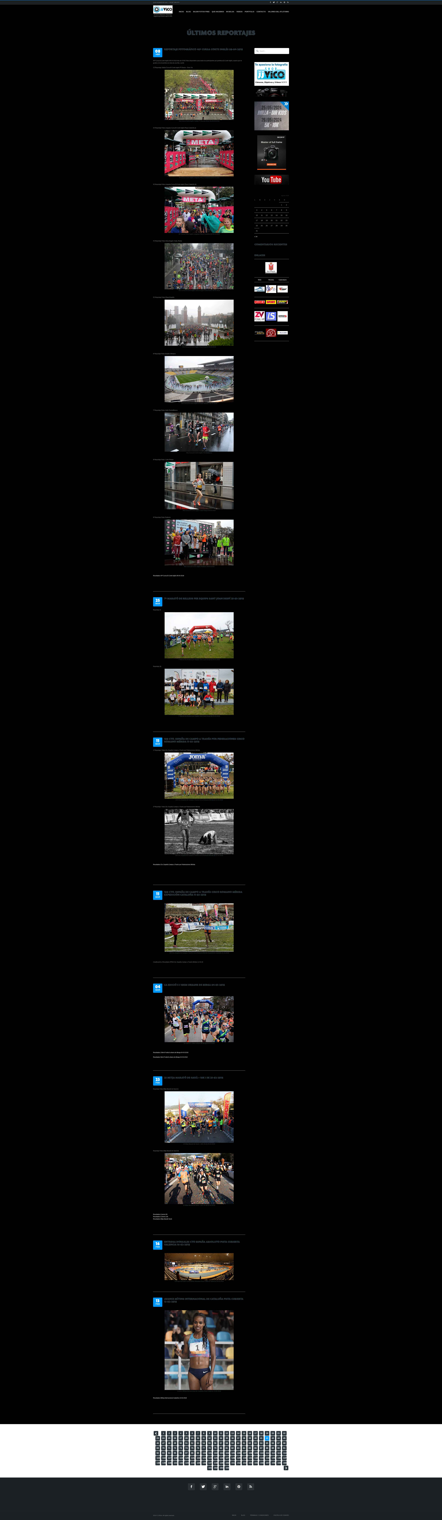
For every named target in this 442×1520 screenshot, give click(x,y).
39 (250, 1438)
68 (284, 1443)
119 (181, 1458)
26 (175, 1438)
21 (278, 1433)
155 (256, 1463)
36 (232, 1438)
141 (175, 1463)
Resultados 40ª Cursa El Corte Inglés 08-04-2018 (168, 576)
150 (227, 1463)
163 (221, 1468)
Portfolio (249, 12)
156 (262, 1463)
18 (261, 1433)
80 (221, 1448)
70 (163, 1448)
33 (215, 1438)
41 (261, 1438)
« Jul (255, 236)
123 (204, 1458)
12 (227, 1433)
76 (198, 1448)
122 (198, 1458)
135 (273, 1458)
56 (215, 1443)
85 (250, 1448)
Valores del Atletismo (278, 12)
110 (261, 1453)
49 (175, 1443)
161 (210, 1468)
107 (244, 1453)
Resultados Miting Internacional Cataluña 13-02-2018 (170, 1398)
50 (181, 1443)
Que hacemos (218, 12)
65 (267, 1443)
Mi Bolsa (230, 12)
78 (209, 1448)
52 (192, 1443)
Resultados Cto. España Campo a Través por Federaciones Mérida (174, 864)
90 (278, 1448)
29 (192, 1438)
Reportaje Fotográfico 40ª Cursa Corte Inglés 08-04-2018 (203, 49)
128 (233, 1458)
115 (158, 1458)
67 (278, 1443)
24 (163, 1438)
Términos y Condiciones (259, 1515)
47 (163, 1443)
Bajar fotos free (201, 12)
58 (227, 1443)
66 (273, 1443)
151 (233, 1463)
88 (267, 1448)
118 (175, 1458)
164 (227, 1468)
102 (216, 1453)
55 (209, 1443)
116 (164, 1458)
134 (267, 1458)
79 (215, 1448)
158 (273, 1463)
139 (164, 1463)
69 (158, 1448)
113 (279, 1453)
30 (198, 1438)
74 (186, 1448)
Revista (271, 280)
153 (244, 1463)
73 (181, 1448)
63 (255, 1443)
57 (221, 1443)
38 (244, 1438)
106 (239, 1453)
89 (273, 1448)
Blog (188, 12)
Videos (239, 12)
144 (193, 1463)
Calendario (283, 280)
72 (175, 1448)
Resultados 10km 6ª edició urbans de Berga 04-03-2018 (170, 1052)
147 (210, 1463)
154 (250, 1463)
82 (232, 1448)
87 (261, 1448)
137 (285, 1458)
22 (284, 1433)
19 (267, 1433)
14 (238, 1433)
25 (169, 1438)
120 (187, 1458)
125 (216, 1458)
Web (259, 280)
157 (267, 1463)
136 (279, 1458)
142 (181, 1463)
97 (186, 1453)
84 (244, 1448)
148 (216, 1463)
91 (284, 1448)
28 (186, 1438)
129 (239, 1458)
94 (169, 1453)
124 (210, 1458)
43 (273, 1438)
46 (158, 1443)
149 (221, 1463)
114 (284, 1453)
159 (279, 1463)
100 (204, 1453)
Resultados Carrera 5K (160, 1214)
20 (273, 1433)
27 (181, 1438)
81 (227, 1448)
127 (227, 1458)
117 (169, 1458)
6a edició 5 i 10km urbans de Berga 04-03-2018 (194, 985)
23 (158, 1438)
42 (267, 1438)
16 (250, 1433)
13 (232, 1433)
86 (255, 1448)
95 (175, 1453)
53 (198, 1443)
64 (261, 1443)
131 (250, 1458)
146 (204, 1463)
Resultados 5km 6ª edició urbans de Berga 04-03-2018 (170, 1057)
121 (193, 1458)
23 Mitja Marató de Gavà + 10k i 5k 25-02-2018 (193, 1077)
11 (221, 1433)
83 (238, 1448)
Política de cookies (281, 1515)
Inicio (181, 12)
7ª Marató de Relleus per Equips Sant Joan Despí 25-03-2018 (204, 598)
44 (278, 1438)
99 (198, 1453)
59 (232, 1443)
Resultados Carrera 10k (160, 1216)
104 (227, 1453)
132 (256, 1458)
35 (227, 1438)
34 (221, 1438)
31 (204, 1438)
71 (169, 1448)
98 (192, 1453)
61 (244, 1443)
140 (170, 1463)
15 (244, 1433)
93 (163, 1453)
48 (169, 1443)
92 (158, 1453)
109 (256, 1453)
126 (221, 1458)
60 (238, 1443)
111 (267, 1453)
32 (209, 1438)
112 (273, 1453)
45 (284, 1438)
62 (250, 1443)
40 (255, 1438)
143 (187, 1463)
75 (192, 1448)
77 (204, 1448)
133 (262, 1458)
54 (204, 1443)
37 (238, 1438)
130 (244, 1458)
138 (158, 1463)
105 (233, 1453)
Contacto (261, 12)
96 (181, 1453)
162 (216, 1468)
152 (239, 1463)
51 (186, 1443)
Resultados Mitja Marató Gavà (162, 1219)
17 (255, 1433)
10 (215, 1433)
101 (210, 1453)
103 (221, 1453)
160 (285, 1463)
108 (250, 1453)
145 (198, 1463)
